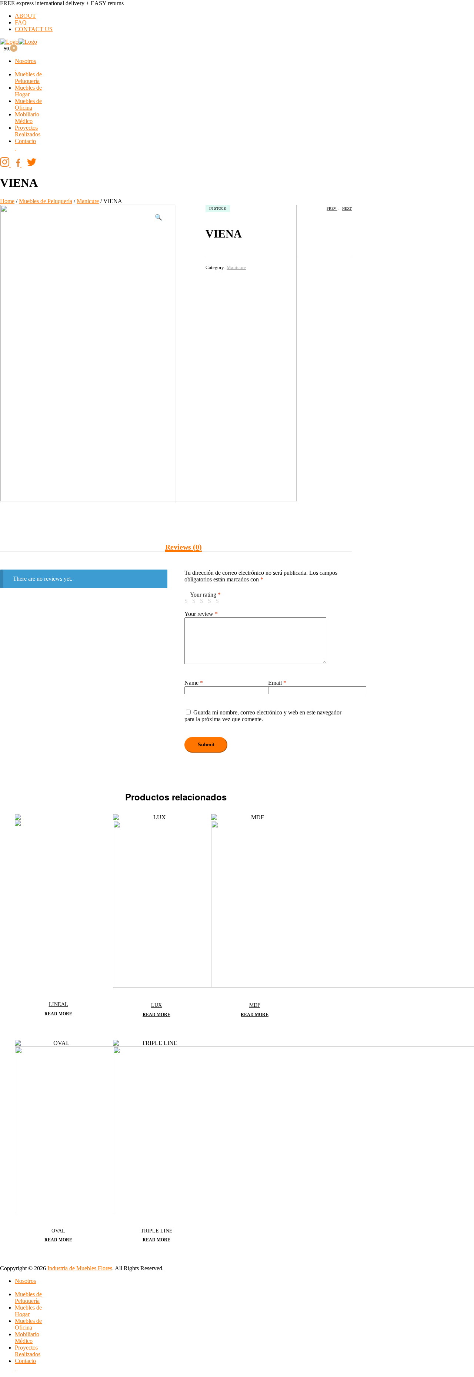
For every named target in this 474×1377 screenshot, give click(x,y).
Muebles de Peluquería (28, 77)
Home (7, 201)
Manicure (88, 201)
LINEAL (58, 1004)
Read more (58, 1013)
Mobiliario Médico (27, 117)
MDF (254, 1005)
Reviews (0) (183, 547)
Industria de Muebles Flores (79, 1268)
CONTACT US (34, 29)
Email (277, 683)
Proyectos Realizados (27, 131)
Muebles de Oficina (28, 104)
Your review (201, 614)
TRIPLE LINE (157, 1231)
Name (193, 683)
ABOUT (25, 16)
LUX (156, 1005)
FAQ (21, 22)
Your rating (205, 594)
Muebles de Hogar (28, 90)
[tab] (183, 547)
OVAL (58, 1231)
